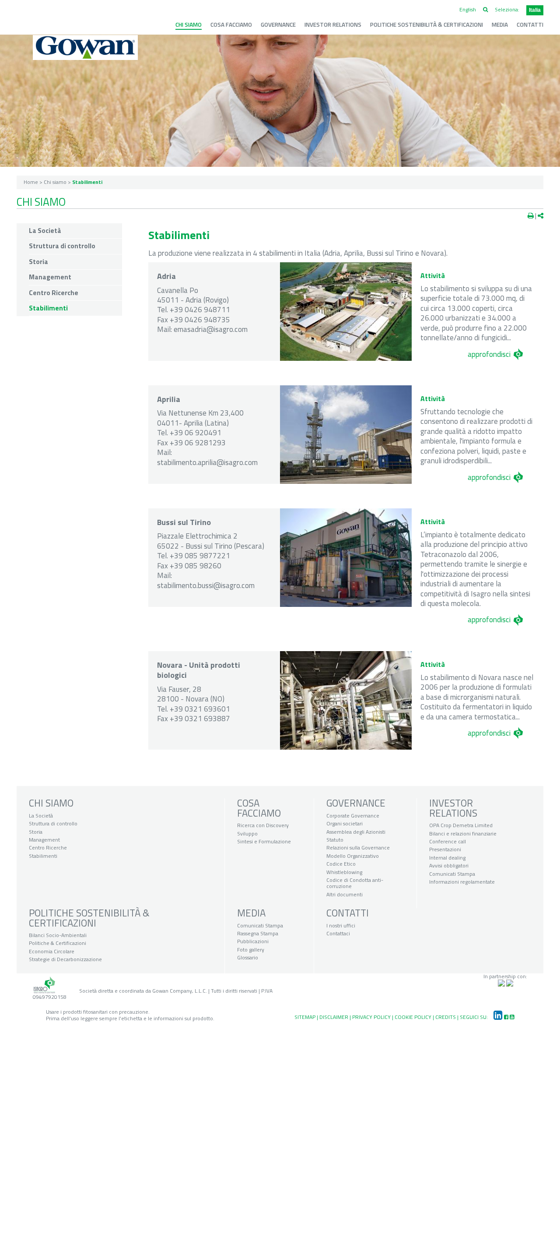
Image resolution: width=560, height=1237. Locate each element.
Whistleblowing (344, 872)
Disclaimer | (335, 1017)
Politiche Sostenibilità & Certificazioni (426, 24)
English (467, 9)
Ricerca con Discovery (263, 825)
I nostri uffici (340, 925)
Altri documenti (344, 894)
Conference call (447, 841)
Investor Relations (332, 24)
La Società (45, 231)
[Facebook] (506, 1017)
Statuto (334, 839)
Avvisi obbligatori (449, 865)
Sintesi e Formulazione (264, 841)
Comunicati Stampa (452, 874)
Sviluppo (247, 833)
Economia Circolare (51, 951)
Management (50, 277)
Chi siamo (188, 24)
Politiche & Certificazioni (57, 943)
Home (31, 182)
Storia (38, 262)
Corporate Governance (352, 815)
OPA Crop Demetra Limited (461, 825)
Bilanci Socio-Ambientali (58, 935)
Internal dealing (447, 857)
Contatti (530, 24)
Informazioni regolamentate (462, 882)
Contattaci (338, 933)
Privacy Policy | (373, 1017)
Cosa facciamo (231, 24)
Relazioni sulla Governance (358, 847)
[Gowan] (85, 47)
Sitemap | (306, 1017)
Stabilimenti (48, 308)
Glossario (247, 957)
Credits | (447, 1017)
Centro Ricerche (53, 293)
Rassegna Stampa (257, 933)
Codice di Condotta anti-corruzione (354, 883)
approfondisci (489, 354)
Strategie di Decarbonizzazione (65, 959)
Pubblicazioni (253, 941)
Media (500, 24)
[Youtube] (512, 1017)
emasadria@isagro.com (211, 329)
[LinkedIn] (496, 1017)
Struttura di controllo (62, 246)
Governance (278, 24)
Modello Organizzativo (352, 856)
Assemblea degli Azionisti (355, 832)
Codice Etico (341, 864)
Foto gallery (250, 949)
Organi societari (344, 823)
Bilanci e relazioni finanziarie (463, 833)
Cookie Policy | (415, 1017)
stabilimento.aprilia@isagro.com (207, 462)
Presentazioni (445, 849)
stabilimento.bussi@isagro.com (206, 585)
